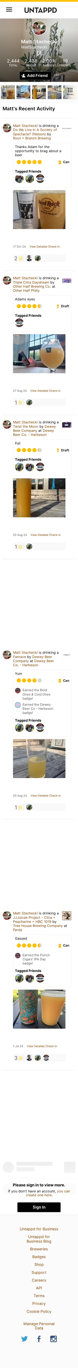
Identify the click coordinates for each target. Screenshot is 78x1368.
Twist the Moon (25, 426)
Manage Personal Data (39, 1325)
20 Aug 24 (20, 535)
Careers (39, 1280)
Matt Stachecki (25, 125)
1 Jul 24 (18, 1046)
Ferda (17, 930)
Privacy (39, 1303)
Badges (39, 1256)
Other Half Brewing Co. (32, 286)
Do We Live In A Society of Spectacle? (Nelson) (35, 132)
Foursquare (39, 53)
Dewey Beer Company (34, 428)
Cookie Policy (39, 1311)
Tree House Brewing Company (38, 925)
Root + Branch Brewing (32, 138)
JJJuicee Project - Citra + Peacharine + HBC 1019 (34, 919)
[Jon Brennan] (38, 258)
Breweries (39, 1249)
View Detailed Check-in (44, 246)
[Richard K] (29, 258)
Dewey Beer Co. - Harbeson (33, 432)
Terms (39, 1295)
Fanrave (19, 657)
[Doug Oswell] (46, 1058)
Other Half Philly (26, 290)
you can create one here (48, 1193)
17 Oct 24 (19, 246)
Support (39, 1272)
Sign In (39, 1207)
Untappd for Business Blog (39, 1238)
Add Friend (37, 75)
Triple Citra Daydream (31, 282)
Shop (39, 1264)
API (39, 1288)
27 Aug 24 (20, 390)
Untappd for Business (39, 1229)
